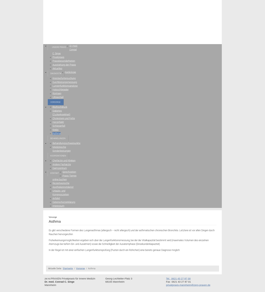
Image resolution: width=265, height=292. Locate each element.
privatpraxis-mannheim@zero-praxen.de (188, 285)
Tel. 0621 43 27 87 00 (178, 278)
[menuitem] (58, 47)
